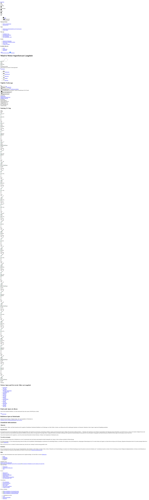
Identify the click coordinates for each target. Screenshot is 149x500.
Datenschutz (5, 49)
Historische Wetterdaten (7, 41)
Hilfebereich (6, 442)
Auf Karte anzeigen (5, 52)
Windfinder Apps (6, 33)
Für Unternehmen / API (7, 37)
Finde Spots (4, 414)
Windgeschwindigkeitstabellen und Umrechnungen (12, 28)
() (5, 97)
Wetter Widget (5, 29)
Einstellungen (7, 19)
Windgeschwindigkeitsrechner (36, 450)
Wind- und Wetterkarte (7, 23)
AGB (4, 48)
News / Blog (5, 43)
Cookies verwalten (6, 44)
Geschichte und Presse (7, 34)
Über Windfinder (6, 36)
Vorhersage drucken (5, 89)
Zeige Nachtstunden (5, 94)
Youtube (16, 493)
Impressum (5, 50)
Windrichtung (2, 96)
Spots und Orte (5, 24)
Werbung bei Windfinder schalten (9, 42)
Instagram (17, 492)
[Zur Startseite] (0, 0)
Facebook (12, 52)
